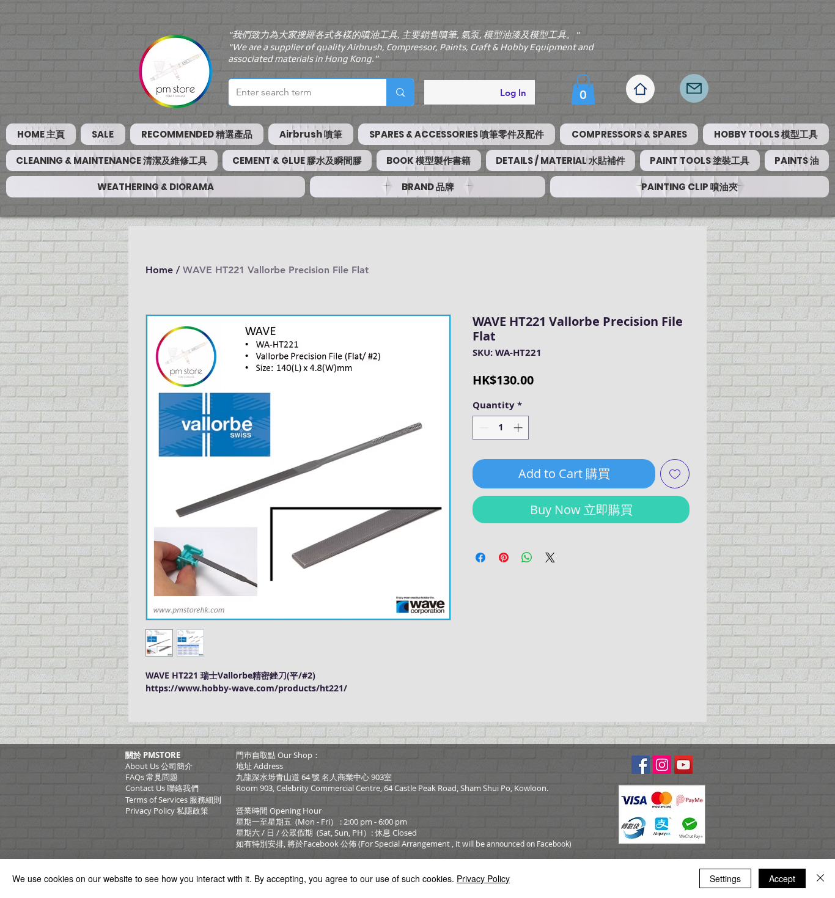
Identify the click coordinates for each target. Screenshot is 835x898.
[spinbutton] (501, 427)
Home (159, 270)
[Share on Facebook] (480, 557)
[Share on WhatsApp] (527, 557)
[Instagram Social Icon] (662, 765)
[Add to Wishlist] (675, 473)
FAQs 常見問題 (151, 776)
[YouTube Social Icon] (683, 765)
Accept (782, 878)
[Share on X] (550, 557)
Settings (725, 878)
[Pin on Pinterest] (503, 557)
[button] (583, 89)
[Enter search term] (400, 92)
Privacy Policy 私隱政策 (166, 810)
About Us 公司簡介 (159, 765)
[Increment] (519, 427)
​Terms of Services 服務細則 (173, 799)
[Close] (820, 878)
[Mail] (694, 88)
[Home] (640, 89)
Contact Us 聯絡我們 (162, 787)
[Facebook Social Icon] (640, 765)
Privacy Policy (483, 878)
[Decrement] (482, 427)
